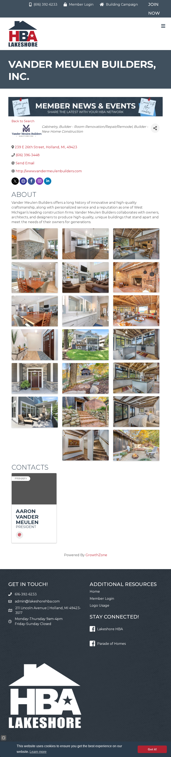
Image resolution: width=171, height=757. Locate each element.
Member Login (102, 599)
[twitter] (15, 181)
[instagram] (39, 181)
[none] (23, 181)
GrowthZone (96, 555)
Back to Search (22, 121)
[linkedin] (47, 181)
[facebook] (31, 181)
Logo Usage (99, 605)
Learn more (38, 751)
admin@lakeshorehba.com (37, 601)
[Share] (155, 128)
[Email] (19, 535)
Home (95, 592)
